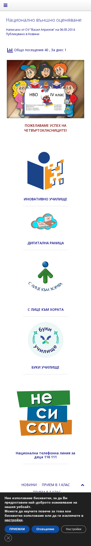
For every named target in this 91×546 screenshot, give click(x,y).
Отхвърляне (45, 529)
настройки (14, 520)
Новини (33, 34)
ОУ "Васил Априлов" (40, 30)
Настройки (73, 529)
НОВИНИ (29, 484)
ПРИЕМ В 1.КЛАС (56, 484)
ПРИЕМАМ (17, 529)
